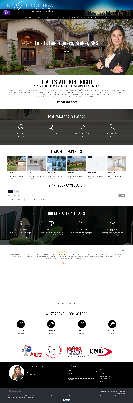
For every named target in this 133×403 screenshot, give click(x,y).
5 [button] (65, 303)
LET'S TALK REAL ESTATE (66, 102)
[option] (66, 47)
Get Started (66, 50)
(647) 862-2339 (32, 375)
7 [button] (69, 303)
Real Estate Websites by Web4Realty (109, 391)
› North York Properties (73, 377)
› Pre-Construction (103, 382)
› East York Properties (104, 378)
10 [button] (74, 303)
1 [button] (58, 303)
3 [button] (62, 303)
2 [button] (60, 303)
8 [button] (70, 303)
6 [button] (67, 303)
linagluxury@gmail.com (34, 372)
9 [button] (72, 303)
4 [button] (63, 303)
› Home (70, 370)
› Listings (70, 373)
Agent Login (122, 391)
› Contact (101, 373)
